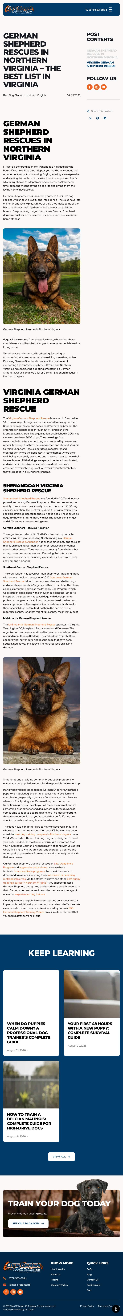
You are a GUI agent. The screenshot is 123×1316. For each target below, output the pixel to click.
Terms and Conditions (109, 1306)
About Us (56, 1274)
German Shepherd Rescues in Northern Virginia (102, 54)
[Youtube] (104, 87)
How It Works (58, 1269)
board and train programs (29, 871)
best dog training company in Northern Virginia (43, 834)
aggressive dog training (33, 867)
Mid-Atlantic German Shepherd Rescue (31, 624)
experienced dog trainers (30, 894)
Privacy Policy (87, 1306)
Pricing (54, 1279)
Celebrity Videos (59, 1285)
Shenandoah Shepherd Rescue (21, 498)
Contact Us (92, 1279)
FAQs (89, 1269)
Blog (89, 1274)
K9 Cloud (29, 1309)
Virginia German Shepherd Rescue (29, 418)
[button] (90, 118)
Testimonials (93, 1285)
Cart (89, 1290)
